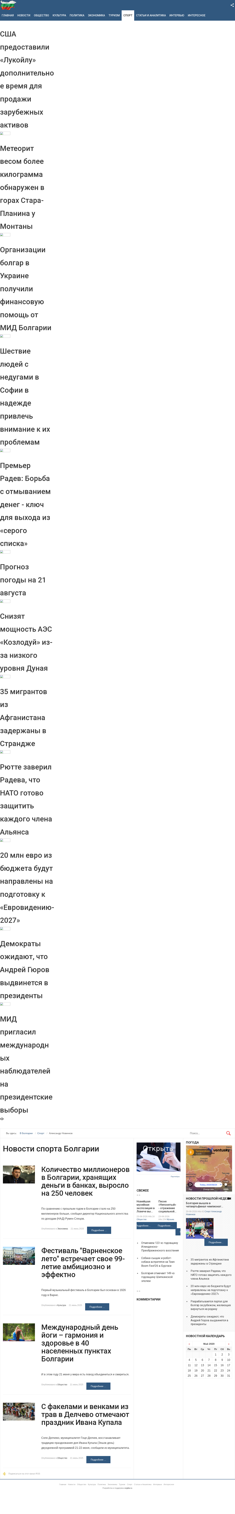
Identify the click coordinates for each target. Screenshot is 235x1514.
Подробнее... (143, 1225)
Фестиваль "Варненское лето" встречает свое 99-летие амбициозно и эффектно (83, 1262)
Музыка (170, 1219)
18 (189, 1370)
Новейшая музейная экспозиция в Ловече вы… (146, 1206)
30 (222, 1375)
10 (228, 1359)
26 (195, 1375)
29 (215, 1375)
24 (228, 1370)
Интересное (196, 15)
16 (222, 1365)
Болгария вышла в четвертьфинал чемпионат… (204, 1205)
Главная (8, 15)
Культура (59, 15)
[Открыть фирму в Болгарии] (158, 1171)
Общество (41, 15)
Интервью (176, 15)
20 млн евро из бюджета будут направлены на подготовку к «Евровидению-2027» (211, 1289)
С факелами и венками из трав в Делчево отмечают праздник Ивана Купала (85, 1414)
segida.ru (128, 1488)
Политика (77, 15)
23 (222, 1370)
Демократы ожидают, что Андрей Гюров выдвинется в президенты (24, 969)
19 (195, 1370)
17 (228, 1365)
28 (209, 1375)
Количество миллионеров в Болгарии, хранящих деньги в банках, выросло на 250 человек (85, 1181)
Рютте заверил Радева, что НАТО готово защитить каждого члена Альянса (211, 1274)
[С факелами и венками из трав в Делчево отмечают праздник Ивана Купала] (19, 1412)
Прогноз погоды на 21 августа (23, 580)
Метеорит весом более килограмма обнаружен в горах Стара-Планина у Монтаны (22, 187)
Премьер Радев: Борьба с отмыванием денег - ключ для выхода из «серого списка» (25, 504)
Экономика (96, 15)
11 (189, 1365)
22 (215, 1370)
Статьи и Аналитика (151, 15)
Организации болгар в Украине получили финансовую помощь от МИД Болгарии (25, 289)
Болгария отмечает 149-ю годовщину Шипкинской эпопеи (158, 1277)
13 (202, 1365)
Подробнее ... (99, 1230)
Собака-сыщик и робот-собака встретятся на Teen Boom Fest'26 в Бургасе (158, 1261)
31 (228, 1375)
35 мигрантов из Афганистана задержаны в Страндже (23, 717)
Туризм (114, 15)
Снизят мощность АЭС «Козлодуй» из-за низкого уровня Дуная (26, 642)
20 (202, 1370)
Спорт (127, 15)
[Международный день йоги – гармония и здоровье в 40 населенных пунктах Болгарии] (19, 1332)
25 (189, 1375)
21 (209, 1370)
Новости (23, 15)
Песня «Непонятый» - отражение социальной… (167, 1206)
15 (215, 1365)
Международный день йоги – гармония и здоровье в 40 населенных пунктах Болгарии (79, 1343)
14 (209, 1365)
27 (202, 1375)
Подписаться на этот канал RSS (24, 1474)
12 (195, 1365)
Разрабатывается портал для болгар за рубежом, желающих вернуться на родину (211, 1305)
